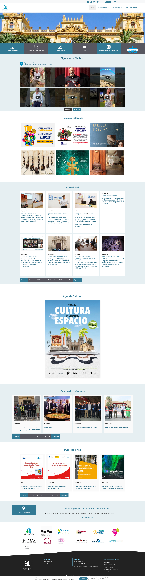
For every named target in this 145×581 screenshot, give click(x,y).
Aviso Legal (107, 562)
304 (44, 280)
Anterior (23, 280)
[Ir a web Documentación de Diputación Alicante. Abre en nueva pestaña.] (60, 48)
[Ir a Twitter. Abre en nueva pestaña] (91, 1)
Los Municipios (117, 8)
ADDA (103, 256)
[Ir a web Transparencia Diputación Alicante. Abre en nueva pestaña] (36, 48)
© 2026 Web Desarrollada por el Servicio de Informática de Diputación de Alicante (72, 575)
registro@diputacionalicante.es (85, 563)
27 (57, 495)
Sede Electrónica (131, 8)
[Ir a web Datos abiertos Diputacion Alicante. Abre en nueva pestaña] (133, 48)
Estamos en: (47, 559)
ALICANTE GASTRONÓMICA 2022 (86, 428)
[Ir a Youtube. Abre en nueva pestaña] (97, 1)
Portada (35, 213)
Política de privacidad (109, 564)
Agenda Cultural (72, 296)
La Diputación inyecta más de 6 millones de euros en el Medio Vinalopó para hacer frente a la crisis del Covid (86, 265)
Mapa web (106, 571)
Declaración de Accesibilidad (111, 569)
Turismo (114, 195)
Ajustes (102, 578)
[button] (140, 7)
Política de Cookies (108, 567)
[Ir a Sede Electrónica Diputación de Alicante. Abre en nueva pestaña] (12, 48)
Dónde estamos (24, 513)
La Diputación (102, 8)
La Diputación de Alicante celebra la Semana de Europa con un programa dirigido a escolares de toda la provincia (58, 220)
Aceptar (83, 578)
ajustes (72, 579)
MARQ (54, 256)
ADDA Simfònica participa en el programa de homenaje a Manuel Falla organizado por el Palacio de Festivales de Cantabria (113, 262)
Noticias (29, 213)
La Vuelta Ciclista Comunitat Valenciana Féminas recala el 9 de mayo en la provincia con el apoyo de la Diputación (32, 218)
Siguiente (77, 280)
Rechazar (92, 578)
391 (70, 280)
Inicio (92, 8)
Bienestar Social (79, 256)
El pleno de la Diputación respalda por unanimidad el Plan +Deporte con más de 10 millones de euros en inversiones (31, 262)
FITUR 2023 (48, 428)
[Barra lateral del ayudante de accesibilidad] (2, 17)
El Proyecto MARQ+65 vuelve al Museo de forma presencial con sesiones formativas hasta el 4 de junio (59, 261)
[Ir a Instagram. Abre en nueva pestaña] (94, 1)
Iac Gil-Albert (83, 213)
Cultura (77, 213)
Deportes (24, 213)
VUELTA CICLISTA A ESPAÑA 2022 (116, 428)
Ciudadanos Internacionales (56, 213)
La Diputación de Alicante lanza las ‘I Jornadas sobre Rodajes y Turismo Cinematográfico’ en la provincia (113, 201)
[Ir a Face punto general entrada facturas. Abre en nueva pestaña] (84, 48)
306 (55, 280)
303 (38, 280)
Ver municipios (87, 517)
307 (60, 280)
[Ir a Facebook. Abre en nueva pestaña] (88, 1)
